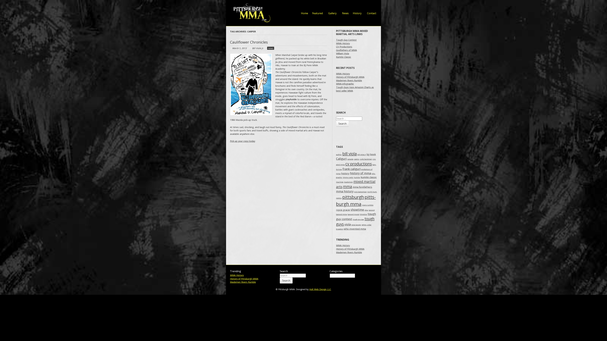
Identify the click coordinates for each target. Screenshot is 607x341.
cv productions (358, 163)
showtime (357, 210)
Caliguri (341, 159)
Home (304, 13)
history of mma (360, 173)
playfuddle (291, 99)
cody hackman (366, 159)
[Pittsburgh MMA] (251, 13)
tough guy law (358, 219)
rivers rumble (367, 205)
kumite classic (369, 177)
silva (366, 210)
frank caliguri (352, 169)
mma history (344, 191)
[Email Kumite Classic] (367, 6)
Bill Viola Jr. (258, 48)
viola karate (356, 225)
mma (347, 186)
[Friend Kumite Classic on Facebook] (348, 6)
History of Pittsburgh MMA (350, 76)
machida (339, 182)
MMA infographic (345, 83)
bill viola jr (361, 154)
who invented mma (355, 228)
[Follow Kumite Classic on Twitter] (342, 6)
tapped (372, 210)
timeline (363, 214)
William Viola (342, 53)
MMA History (343, 43)
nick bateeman (360, 192)
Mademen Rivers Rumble (349, 80)
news (270, 48)
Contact (371, 13)
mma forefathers (362, 186)
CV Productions (344, 46)
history (345, 173)
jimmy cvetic (348, 177)
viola (347, 224)
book (373, 154)
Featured (317, 13)
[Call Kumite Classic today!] (373, 6)
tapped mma (341, 214)
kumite (357, 177)
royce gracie (343, 209)
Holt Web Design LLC (320, 289)
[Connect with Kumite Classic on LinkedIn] (354, 6)
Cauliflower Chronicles (249, 42)
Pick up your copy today (242, 141)
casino (356, 159)
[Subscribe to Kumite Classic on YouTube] (361, 6)
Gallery (332, 13)
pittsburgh (353, 197)
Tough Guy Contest (346, 39)
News (345, 13)
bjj (368, 154)
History (357, 13)
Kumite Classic (343, 56)
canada (350, 159)
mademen (348, 182)
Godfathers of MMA (346, 50)
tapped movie (353, 214)
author (339, 154)
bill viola (349, 153)
